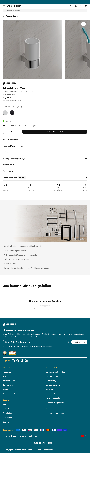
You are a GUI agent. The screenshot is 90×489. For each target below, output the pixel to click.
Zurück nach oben (43, 443)
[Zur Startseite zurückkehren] (14, 6)
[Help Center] (71, 6)
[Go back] (4, 16)
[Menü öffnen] (4, 6)
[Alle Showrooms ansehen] (86, 177)
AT (86, 436)
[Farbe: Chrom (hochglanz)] (5, 112)
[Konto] (76, 6)
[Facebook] (17, 360)
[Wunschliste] (81, 6)
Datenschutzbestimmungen (44, 346)
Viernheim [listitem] (22, 177)
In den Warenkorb (54, 132)
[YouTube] (26, 360)
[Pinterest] (22, 360)
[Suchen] (5, 10)
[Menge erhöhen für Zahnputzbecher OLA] (18, 132)
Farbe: (12, 107)
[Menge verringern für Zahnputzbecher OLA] (5, 132)
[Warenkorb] (85, 6)
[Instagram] (13, 360)
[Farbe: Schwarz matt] (12, 112)
